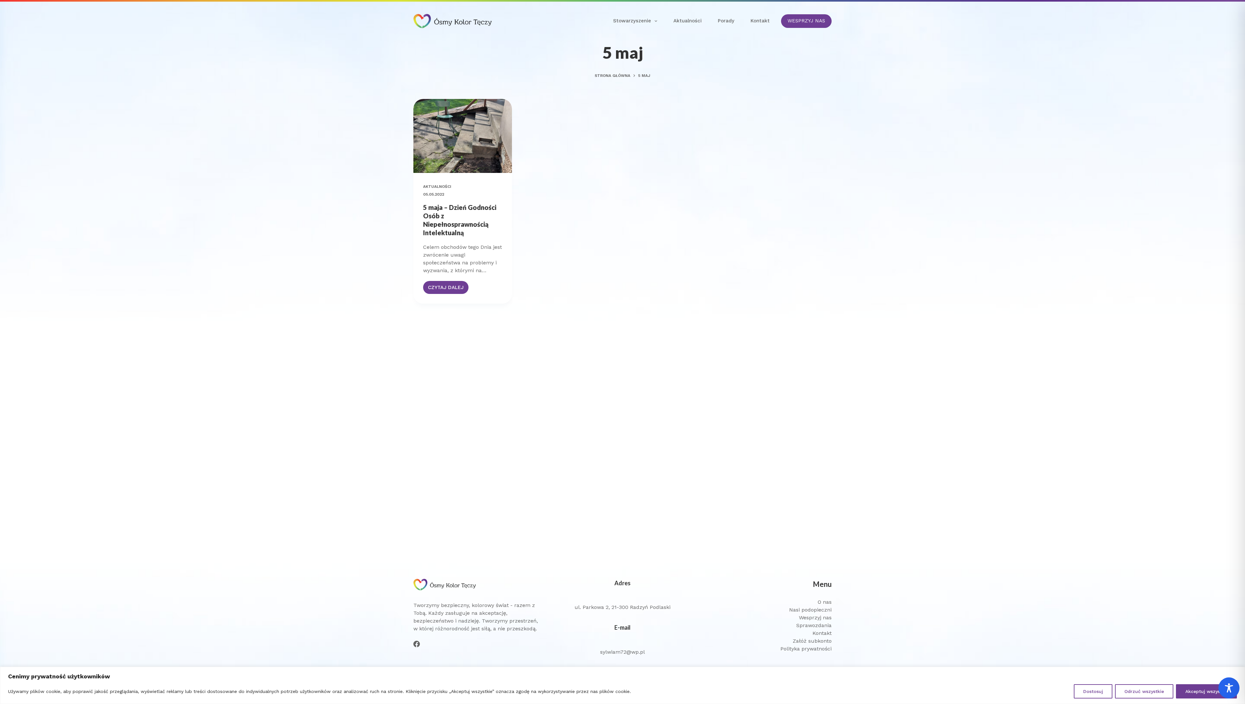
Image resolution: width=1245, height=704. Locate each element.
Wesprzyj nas (815, 617)
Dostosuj (1093, 691)
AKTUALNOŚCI (437, 186)
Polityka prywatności (806, 649)
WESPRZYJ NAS (806, 21)
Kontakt (760, 21)
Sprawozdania (814, 625)
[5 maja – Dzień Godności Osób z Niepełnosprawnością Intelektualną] (462, 136)
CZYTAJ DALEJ (448, 289)
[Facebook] (416, 644)
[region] (622, 685)
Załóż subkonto (812, 641)
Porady (726, 21)
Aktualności (687, 21)
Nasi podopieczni (810, 610)
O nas (825, 602)
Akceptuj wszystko (1206, 691)
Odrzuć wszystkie (1144, 691)
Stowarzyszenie (632, 21)
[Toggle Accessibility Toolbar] (1229, 688)
